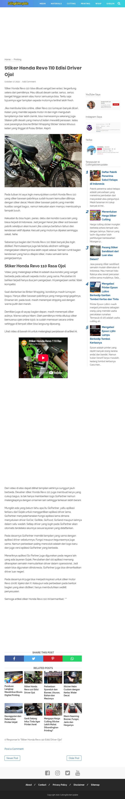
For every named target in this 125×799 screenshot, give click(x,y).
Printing (85, 4)
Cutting (71, 4)
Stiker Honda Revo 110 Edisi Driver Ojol (31, 689)
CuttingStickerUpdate (69, 795)
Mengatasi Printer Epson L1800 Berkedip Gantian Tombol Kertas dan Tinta (104, 291)
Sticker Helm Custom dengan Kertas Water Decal (72, 691)
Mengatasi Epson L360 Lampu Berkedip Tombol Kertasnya (103, 335)
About (29, 785)
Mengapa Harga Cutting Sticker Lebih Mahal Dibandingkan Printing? (52, 724)
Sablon (110, 4)
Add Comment (29, 82)
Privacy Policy (60, 785)
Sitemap (95, 785)
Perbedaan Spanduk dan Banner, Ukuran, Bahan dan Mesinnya (52, 692)
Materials (56, 4)
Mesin (43, 4)
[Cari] (119, 3)
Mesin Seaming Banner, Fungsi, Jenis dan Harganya (71, 720)
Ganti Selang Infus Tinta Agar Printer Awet (32, 721)
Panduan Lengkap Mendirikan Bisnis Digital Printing (13, 690)
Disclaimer (79, 785)
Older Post (74, 758)
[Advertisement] (62, 32)
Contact (42, 785)
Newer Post (12, 758)
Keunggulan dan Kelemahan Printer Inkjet (13, 719)
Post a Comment (14, 748)
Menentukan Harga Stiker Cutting (109, 215)
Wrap (98, 4)
